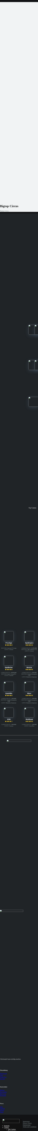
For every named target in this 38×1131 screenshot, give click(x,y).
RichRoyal (29, 719)
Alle (1, 1107)
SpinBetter (9, 667)
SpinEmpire (29, 643)
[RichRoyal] (29, 717)
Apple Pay (3, 1077)
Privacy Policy (27, 1123)
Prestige (9, 643)
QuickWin (8, 693)
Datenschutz (26, 1125)
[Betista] (29, 665)
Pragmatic (3, 1095)
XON (8, 719)
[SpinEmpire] (29, 640)
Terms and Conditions (29, 1127)
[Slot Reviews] (11, 1122)
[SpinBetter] (9, 665)
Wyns (29, 693)
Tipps (1, 1112)
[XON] (9, 717)
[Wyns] (29, 691)
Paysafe (2, 1079)
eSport (2, 1110)
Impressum (26, 1121)
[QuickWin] (9, 691)
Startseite (6, 1126)
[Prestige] (9, 640)
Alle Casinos (12, 1129)
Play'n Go (3, 1094)
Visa (1, 1075)
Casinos (6, 1127)
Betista (29, 667)
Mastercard (3, 1073)
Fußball (2, 1108)
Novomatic (3, 1092)
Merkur (2, 1090)
